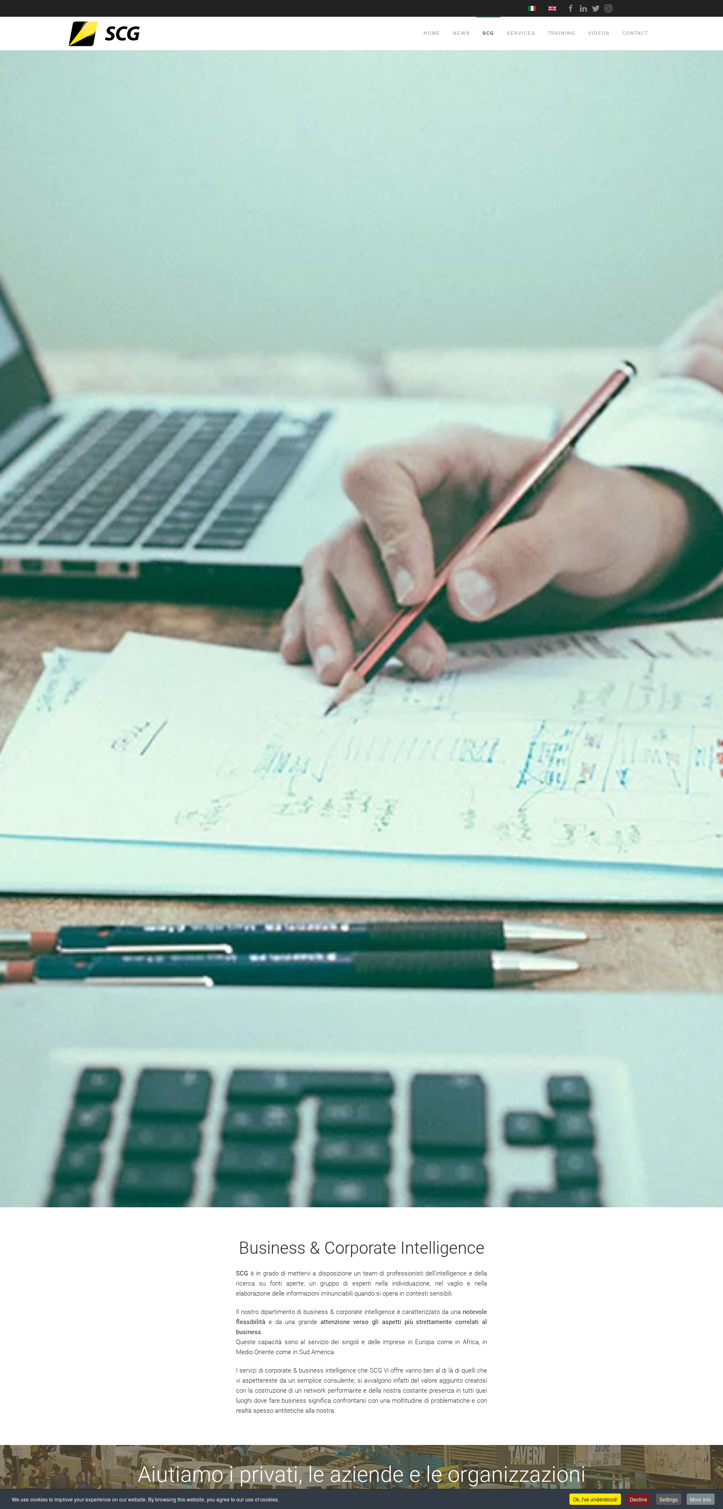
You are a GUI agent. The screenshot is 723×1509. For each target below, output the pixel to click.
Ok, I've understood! (595, 1499)
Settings (668, 1499)
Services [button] (521, 33)
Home (431, 33)
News (461, 33)
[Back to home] (124, 33)
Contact (635, 33)
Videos (599, 33)
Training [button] (561, 33)
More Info (700, 1499)
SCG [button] (488, 33)
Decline (638, 1499)
